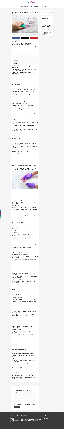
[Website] (32, 401)
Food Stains (16, 61)
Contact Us (12, 419)
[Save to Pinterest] (0, 213)
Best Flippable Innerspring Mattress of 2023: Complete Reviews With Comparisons (47, 33)
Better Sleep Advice (43, 6)
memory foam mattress (28, 355)
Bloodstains (16, 60)
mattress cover (30, 375)
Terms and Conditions (14, 420)
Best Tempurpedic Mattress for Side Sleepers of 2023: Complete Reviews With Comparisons (46, 26)
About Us (12, 418)
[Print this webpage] (0, 218)
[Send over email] (0, 216)
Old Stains (16, 62)
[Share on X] (0, 212)
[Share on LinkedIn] (0, 215)
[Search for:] (47, 12)
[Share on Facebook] (0, 211)
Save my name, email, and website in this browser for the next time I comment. (24, 404)
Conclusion (15, 63)
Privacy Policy (12, 421)
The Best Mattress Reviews (22, 6)
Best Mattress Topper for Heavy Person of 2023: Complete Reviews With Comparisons (47, 30)
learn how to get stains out (28, 48)
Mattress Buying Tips (33, 6)
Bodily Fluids (16, 59)
